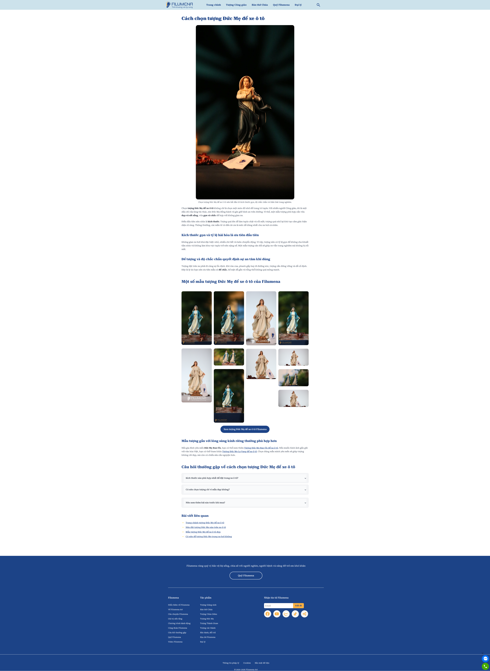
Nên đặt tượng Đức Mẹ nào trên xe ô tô (206, 527)
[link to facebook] (267, 613)
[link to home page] (179, 5)
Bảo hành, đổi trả (208, 633)
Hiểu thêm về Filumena (178, 605)
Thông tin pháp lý (231, 663)
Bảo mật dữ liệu (262, 663)
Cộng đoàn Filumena (177, 628)
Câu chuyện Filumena (178, 614)
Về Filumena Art (175, 609)
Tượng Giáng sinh (208, 605)
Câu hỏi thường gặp (177, 633)
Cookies (247, 663)
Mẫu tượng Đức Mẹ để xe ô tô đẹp (203, 532)
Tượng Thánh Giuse (209, 623)
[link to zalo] (485, 656)
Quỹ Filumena (281, 4)
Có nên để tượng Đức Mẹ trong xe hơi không (209, 536)
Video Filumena (175, 642)
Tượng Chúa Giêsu (208, 614)
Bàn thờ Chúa (260, 4)
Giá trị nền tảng (175, 619)
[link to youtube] (276, 613)
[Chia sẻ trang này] (304, 613)
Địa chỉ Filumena (207, 637)
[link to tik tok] (295, 613)
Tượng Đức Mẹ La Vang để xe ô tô (239, 451)
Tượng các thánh (207, 628)
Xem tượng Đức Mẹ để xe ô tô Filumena (245, 429)
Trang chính (213, 4)
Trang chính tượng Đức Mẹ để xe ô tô (205, 523)
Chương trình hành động (179, 623)
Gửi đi (298, 605)
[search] (318, 5)
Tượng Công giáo (236, 4)
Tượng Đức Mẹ (207, 619)
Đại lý (298, 4)
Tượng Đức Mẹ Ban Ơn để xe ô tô (261, 448)
